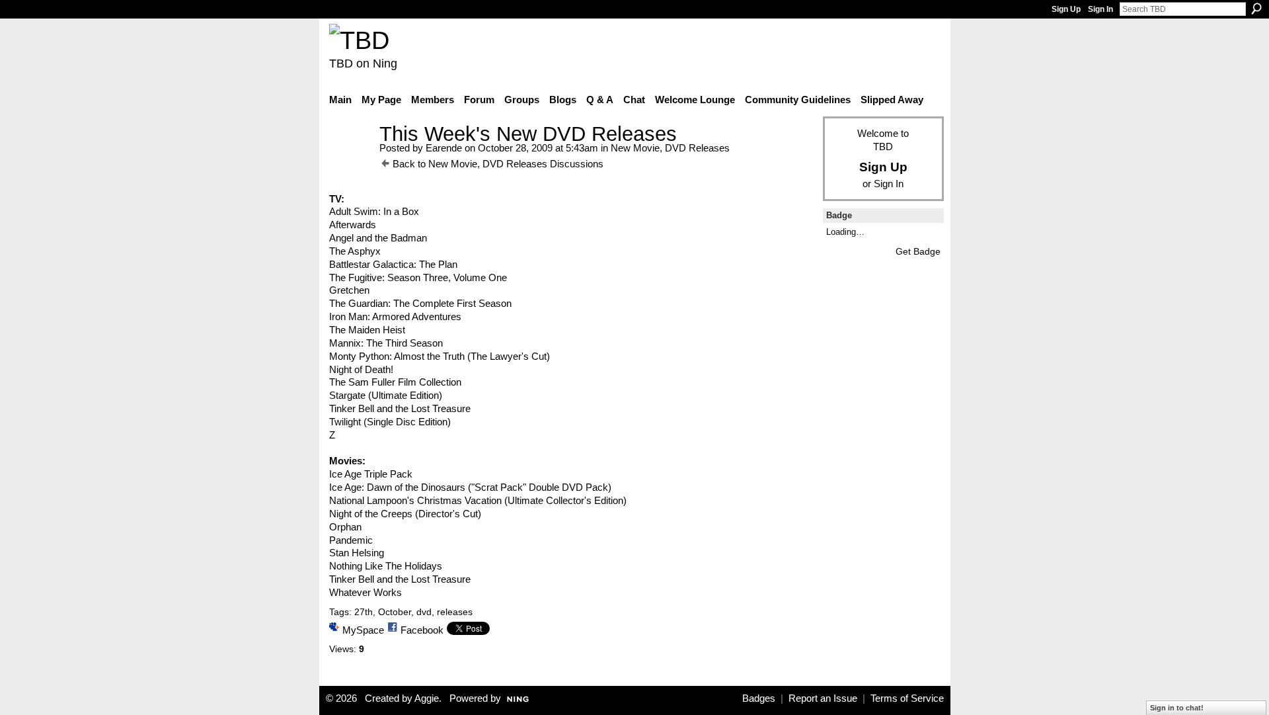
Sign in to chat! (1177, 708)
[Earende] (350, 158)
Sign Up (1066, 9)
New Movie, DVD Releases (670, 147)
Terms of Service (907, 698)
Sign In (1100, 9)
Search (1256, 9)
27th (363, 612)
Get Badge (918, 251)
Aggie (426, 698)
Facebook (422, 630)
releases (455, 612)
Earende (444, 147)
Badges (758, 698)
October (394, 612)
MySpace (363, 630)
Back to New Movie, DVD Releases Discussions (498, 163)
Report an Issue (822, 698)
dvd (424, 612)
